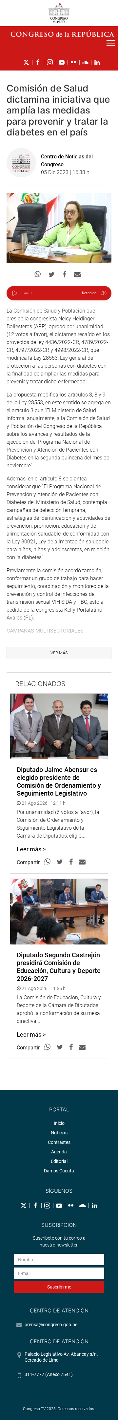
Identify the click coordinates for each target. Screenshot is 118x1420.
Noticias (59, 1132)
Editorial (59, 1161)
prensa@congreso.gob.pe (51, 1324)
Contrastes (59, 1142)
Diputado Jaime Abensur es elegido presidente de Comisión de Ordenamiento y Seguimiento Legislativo (59, 781)
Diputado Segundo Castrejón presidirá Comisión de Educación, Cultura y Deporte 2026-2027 (59, 967)
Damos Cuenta (59, 1170)
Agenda (59, 1151)
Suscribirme (59, 1286)
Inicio (59, 1123)
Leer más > (31, 849)
